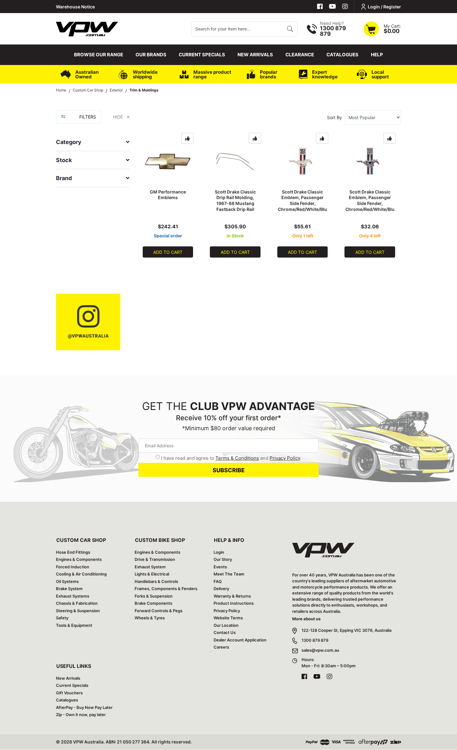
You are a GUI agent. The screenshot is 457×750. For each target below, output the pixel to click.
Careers (221, 647)
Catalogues (342, 55)
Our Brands (151, 55)
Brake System (69, 588)
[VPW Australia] (87, 28)
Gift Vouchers (69, 692)
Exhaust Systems (72, 596)
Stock (64, 160)
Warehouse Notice (75, 6)
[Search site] (290, 29)
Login (219, 552)
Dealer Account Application (240, 639)
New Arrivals (255, 55)
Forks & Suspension (154, 596)
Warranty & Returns (232, 596)
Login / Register (384, 6)
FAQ (218, 581)
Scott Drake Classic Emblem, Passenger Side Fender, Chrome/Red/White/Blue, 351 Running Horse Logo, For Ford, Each (302, 206)
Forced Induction (72, 566)
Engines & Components (79, 559)
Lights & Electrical (152, 573)
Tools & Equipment (74, 625)
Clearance (299, 55)
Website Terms (228, 617)
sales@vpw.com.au (320, 650)
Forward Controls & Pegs (158, 610)
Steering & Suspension (78, 610)
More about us (306, 618)
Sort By (334, 117)
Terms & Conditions (237, 458)
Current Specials (202, 55)
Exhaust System (150, 566)
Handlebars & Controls (156, 581)
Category (68, 142)
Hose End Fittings (73, 552)
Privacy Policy (285, 458)
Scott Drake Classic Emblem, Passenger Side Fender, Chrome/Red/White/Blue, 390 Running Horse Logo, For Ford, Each (370, 206)
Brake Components (153, 603)
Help (377, 55)
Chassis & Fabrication (77, 603)
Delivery (221, 588)
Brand (64, 178)
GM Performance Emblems (168, 194)
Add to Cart (167, 252)
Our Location (226, 625)
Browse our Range (98, 55)
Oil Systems (67, 581)
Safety (62, 617)
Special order (168, 235)
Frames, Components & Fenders (166, 588)
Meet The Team (229, 573)
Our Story (223, 559)
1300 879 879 (315, 640)
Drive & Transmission (155, 559)
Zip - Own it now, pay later (81, 714)
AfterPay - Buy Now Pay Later (84, 707)
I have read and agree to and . (231, 458)
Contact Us (225, 632)
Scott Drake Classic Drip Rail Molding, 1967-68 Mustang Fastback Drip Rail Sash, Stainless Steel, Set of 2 (235, 206)
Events (220, 566)
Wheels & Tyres (150, 617)
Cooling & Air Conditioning (81, 573)
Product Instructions (234, 603)
